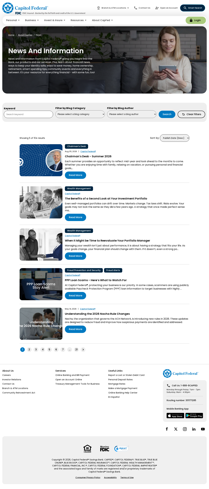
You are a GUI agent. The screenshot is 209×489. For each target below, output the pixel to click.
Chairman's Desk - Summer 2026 (88, 156)
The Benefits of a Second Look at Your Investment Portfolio (106, 198)
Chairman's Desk (76, 146)
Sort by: (154, 138)
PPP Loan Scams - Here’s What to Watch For (96, 280)
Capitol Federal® (88, 151)
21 (76, 349)
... (70, 350)
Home (11, 35)
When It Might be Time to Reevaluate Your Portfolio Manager (107, 240)
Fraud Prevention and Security (84, 270)
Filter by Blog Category (70, 108)
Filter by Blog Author (120, 108)
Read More (75, 175)
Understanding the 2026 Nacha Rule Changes (97, 314)
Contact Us (144, 7)
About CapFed (25, 35)
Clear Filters (194, 114)
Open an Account (169, 7)
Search (167, 114)
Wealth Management (79, 188)
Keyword (9, 108)
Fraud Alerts (113, 270)
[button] (13, 20)
